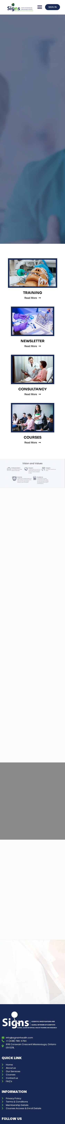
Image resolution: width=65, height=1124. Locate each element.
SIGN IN (52, 7)
